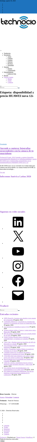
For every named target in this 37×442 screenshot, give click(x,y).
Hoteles (10, 68)
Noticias (10, 62)
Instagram (7, 429)
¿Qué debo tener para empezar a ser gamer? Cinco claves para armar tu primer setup (19, 356)
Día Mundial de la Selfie (15, 159)
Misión (10, 79)
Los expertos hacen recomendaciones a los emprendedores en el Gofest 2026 (16, 368)
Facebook (7, 431)
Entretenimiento (8, 72)
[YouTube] (18, 258)
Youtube (6, 432)
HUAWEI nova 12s (22, 162)
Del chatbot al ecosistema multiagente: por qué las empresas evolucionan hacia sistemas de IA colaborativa (19, 373)
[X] (18, 243)
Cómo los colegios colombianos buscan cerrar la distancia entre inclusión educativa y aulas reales (18, 363)
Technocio (3, 157)
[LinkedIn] (18, 229)
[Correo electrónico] (18, 302)
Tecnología (7, 55)
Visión (9, 80)
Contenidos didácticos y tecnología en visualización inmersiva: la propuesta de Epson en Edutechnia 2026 (20, 322)
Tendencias (7, 53)
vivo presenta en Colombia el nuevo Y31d (16, 327)
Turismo (6, 67)
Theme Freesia (20, 437)
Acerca (2, 397)
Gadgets (10, 58)
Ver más (2, 172)
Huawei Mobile (11, 162)
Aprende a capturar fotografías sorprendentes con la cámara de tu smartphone (16, 151)
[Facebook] (18, 287)
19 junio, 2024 (10, 157)
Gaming (10, 60)
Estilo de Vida (12, 74)
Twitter (6, 427)
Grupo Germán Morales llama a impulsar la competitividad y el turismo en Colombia (17, 338)
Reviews (10, 63)
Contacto (10, 82)
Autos (9, 57)
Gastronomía (11, 70)
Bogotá (6, 75)
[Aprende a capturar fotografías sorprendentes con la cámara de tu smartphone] (18, 141)
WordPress (29, 437)
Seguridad (11, 65)
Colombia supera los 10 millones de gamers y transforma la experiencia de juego (17, 353)
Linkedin (6, 425)
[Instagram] (18, 272)
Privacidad (8, 397)
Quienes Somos (8, 77)
